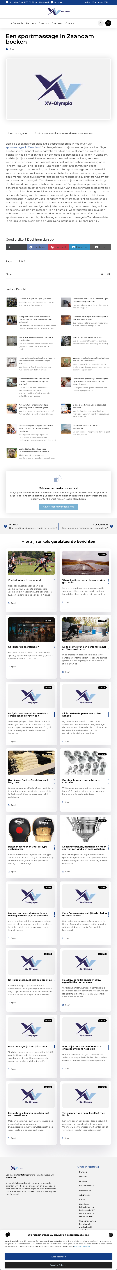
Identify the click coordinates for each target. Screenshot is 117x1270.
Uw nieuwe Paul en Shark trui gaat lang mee (28, 781)
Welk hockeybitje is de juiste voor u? (29, 1046)
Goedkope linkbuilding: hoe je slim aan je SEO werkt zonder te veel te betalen (87, 1210)
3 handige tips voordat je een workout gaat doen (84, 581)
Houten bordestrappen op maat (87, 337)
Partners (31, 23)
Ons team (57, 23)
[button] (110, 1234)
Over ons (44, 23)
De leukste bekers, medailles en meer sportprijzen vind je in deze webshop (84, 847)
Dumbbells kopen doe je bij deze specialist (81, 781)
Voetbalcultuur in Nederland (24, 580)
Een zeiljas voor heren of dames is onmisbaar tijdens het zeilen (82, 1047)
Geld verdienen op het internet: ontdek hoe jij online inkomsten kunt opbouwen (87, 1227)
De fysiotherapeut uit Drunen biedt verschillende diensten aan (28, 714)
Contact (70, 23)
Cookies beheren (58, 1265)
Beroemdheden (86, 1186)
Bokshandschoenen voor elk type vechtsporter (27, 847)
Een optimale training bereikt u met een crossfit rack (28, 1114)
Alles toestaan (58, 1256)
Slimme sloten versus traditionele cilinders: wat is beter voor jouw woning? (34, 381)
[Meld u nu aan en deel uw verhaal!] (58, 478)
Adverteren (84, 1195)
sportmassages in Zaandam (22, 147)
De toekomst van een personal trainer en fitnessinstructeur (84, 648)
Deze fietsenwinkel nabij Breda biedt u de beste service (84, 914)
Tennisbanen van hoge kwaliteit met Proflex (83, 1114)
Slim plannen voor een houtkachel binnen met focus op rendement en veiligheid (35, 319)
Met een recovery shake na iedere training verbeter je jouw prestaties (28, 914)
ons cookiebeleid (82, 1246)
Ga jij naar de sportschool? (23, 646)
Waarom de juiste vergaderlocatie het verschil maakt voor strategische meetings (36, 428)
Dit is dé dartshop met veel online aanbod (81, 714)
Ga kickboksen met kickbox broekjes (30, 979)
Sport (12, 49)
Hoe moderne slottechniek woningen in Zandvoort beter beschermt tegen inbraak (37, 361)
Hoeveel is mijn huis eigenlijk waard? (35, 299)
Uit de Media (85, 1190)
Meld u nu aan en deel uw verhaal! (58, 488)
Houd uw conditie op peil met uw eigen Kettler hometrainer (81, 981)
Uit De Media (16, 23)
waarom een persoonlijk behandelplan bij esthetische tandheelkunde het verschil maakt (90, 381)
